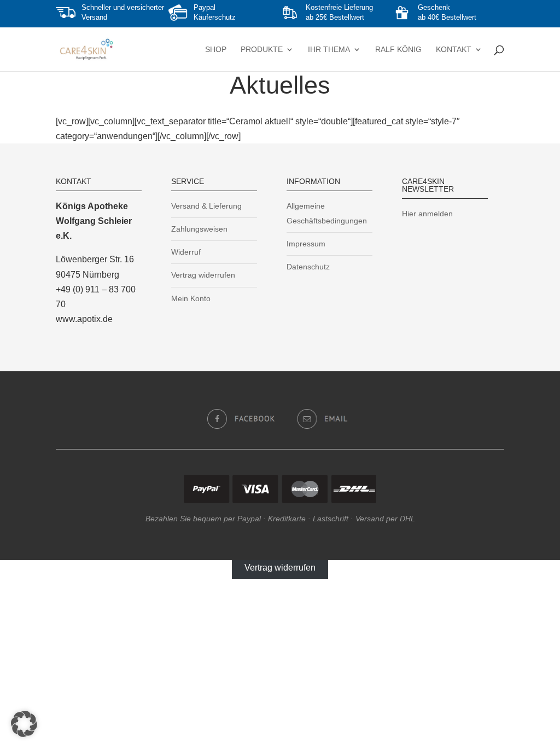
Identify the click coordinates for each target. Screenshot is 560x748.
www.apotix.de (84, 319)
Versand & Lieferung (206, 206)
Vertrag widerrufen (203, 275)
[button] (24, 724)
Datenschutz (308, 266)
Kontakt (453, 49)
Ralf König (398, 49)
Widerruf (186, 252)
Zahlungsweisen (199, 229)
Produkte (262, 49)
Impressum (306, 243)
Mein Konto (191, 298)
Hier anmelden (427, 213)
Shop (215, 49)
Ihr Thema (329, 49)
